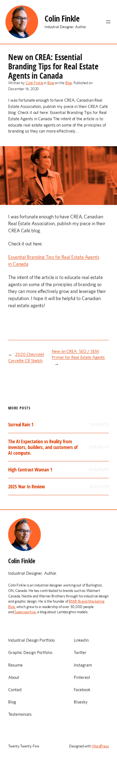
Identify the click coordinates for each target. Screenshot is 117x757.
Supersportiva (25, 612)
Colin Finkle (62, 18)
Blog (50, 83)
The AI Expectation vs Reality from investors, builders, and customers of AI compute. (43, 447)
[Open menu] (108, 22)
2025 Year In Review (26, 486)
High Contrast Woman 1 (30, 470)
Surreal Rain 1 (20, 424)
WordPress (100, 746)
